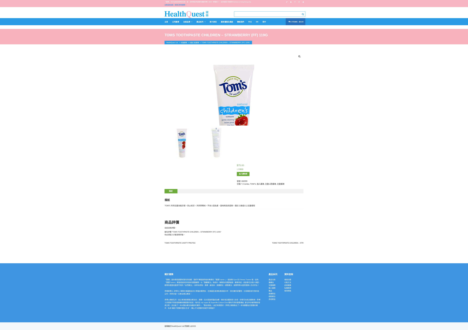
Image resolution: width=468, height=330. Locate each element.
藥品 (270, 291)
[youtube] (303, 2)
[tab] (171, 191)
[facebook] (295, 2)
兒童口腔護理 (270, 184)
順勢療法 (272, 296)
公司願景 (175, 22)
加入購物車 (243, 174)
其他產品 (272, 299)
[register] (286, 2)
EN (257, 22)
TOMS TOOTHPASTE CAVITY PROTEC (180, 243)
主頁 (166, 22)
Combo (246, 184)
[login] (290, 2)
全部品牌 (187, 22)
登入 (171, 235)
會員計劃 (287, 280)
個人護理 (260, 184)
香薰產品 (272, 294)
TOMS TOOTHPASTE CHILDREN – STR (287, 243)
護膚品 (271, 282)
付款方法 (287, 282)
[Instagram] (299, 2)
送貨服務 (287, 285)
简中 (264, 22)
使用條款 (287, 291)
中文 (250, 22)
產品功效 (272, 280)
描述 (171, 191)
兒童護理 (280, 184)
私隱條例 (287, 288)
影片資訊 (213, 22)
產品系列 (200, 22)
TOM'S (253, 184)
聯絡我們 (240, 22)
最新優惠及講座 (227, 22)
